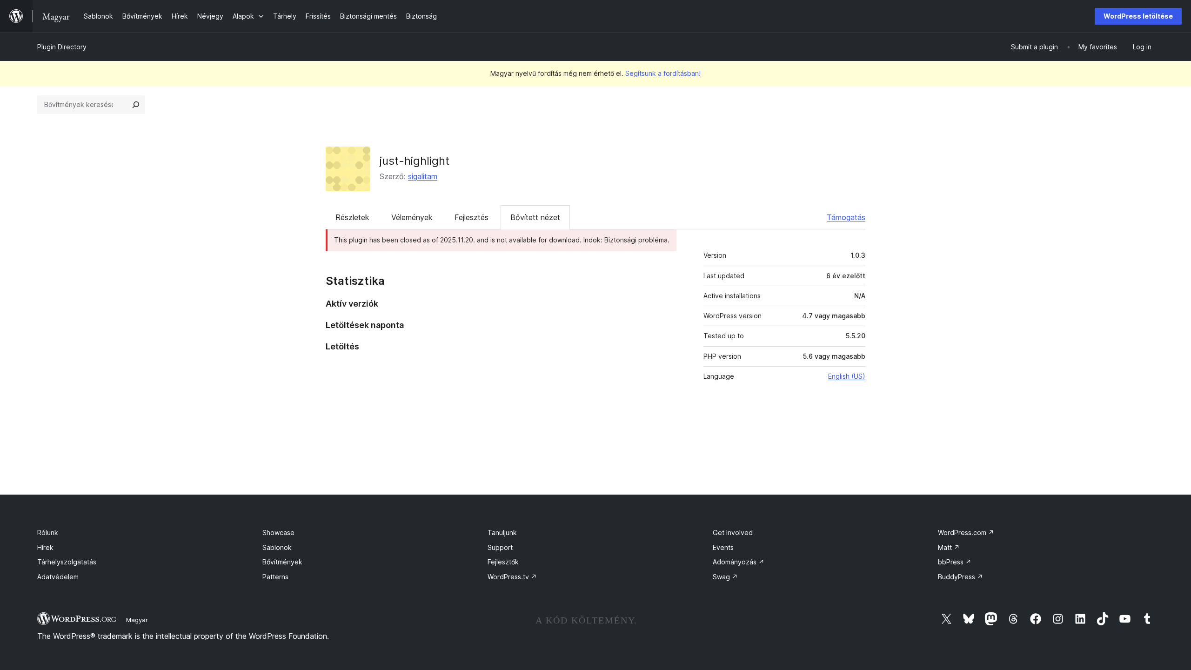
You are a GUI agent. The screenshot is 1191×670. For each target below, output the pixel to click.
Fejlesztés (471, 217)
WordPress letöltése (1138, 16)
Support (500, 547)
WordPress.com (966, 532)
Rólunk (47, 532)
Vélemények (412, 217)
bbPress (954, 562)
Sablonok (277, 547)
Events (723, 547)
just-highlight (414, 161)
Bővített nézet (535, 217)
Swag (725, 577)
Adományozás (738, 562)
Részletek (352, 217)
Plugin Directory (62, 47)
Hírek (45, 547)
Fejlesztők (503, 562)
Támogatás (846, 217)
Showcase (278, 532)
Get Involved (733, 532)
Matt (949, 547)
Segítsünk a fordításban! (663, 73)
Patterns (275, 577)
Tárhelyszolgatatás (66, 562)
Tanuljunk (502, 532)
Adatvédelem (58, 577)
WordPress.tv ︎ (512, 577)
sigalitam (422, 176)
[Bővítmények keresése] (136, 104)
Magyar (137, 619)
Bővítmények (282, 562)
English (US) (846, 376)
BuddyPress (960, 577)
